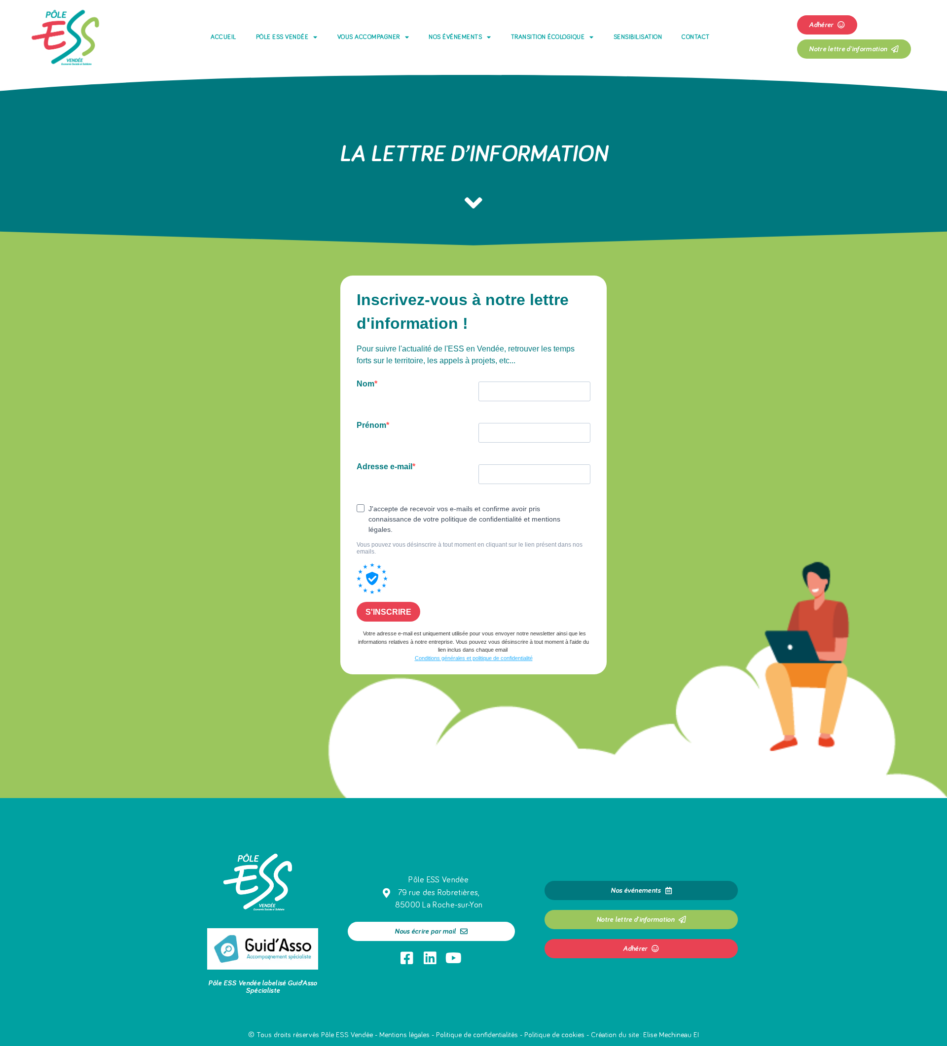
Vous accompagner (368, 37)
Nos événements (455, 37)
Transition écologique (548, 37)
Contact (696, 37)
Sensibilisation (638, 37)
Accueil (223, 37)
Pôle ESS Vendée (282, 37)
